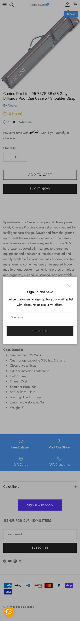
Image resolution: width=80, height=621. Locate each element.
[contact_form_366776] (9, 612)
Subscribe (40, 331)
